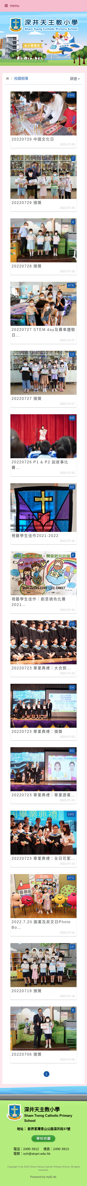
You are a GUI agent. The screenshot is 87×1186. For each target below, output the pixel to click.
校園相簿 (21, 78)
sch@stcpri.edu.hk (36, 1153)
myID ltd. (51, 1177)
